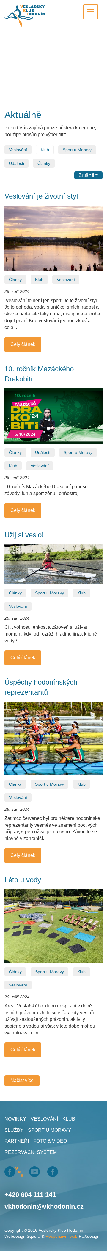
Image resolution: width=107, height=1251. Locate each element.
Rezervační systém (30, 1152)
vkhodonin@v (25, 1206)
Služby (13, 1130)
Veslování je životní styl (41, 196)
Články (43, 163)
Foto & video (50, 1141)
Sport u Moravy (77, 149)
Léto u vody (22, 880)
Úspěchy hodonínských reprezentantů (40, 687)
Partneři (16, 1141)
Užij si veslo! (24, 535)
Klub (45, 149)
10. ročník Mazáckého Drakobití (39, 374)
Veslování (18, 149)
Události (16, 163)
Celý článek (22, 344)
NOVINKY (15, 1118)
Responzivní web (61, 1236)
